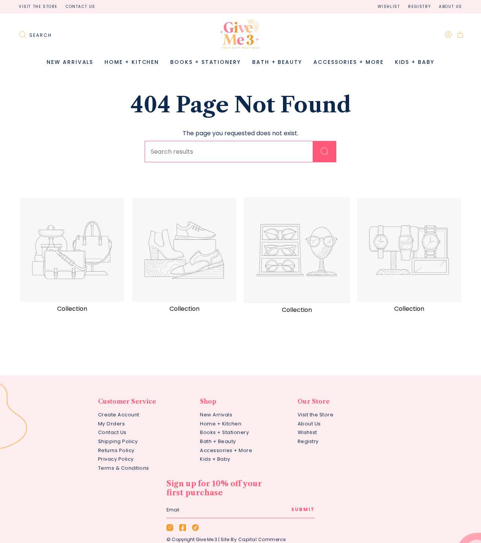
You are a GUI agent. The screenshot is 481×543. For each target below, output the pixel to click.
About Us (450, 6)
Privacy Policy (116, 459)
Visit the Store (38, 6)
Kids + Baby (215, 459)
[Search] (324, 151)
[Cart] (460, 34)
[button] (132, 62)
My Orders (111, 423)
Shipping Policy (118, 441)
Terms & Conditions (123, 468)
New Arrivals (216, 414)
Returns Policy (116, 450)
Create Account (118, 414)
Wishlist (389, 6)
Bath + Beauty (218, 441)
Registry (419, 6)
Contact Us (80, 6)
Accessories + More (226, 450)
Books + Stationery (224, 432)
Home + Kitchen (220, 423)
